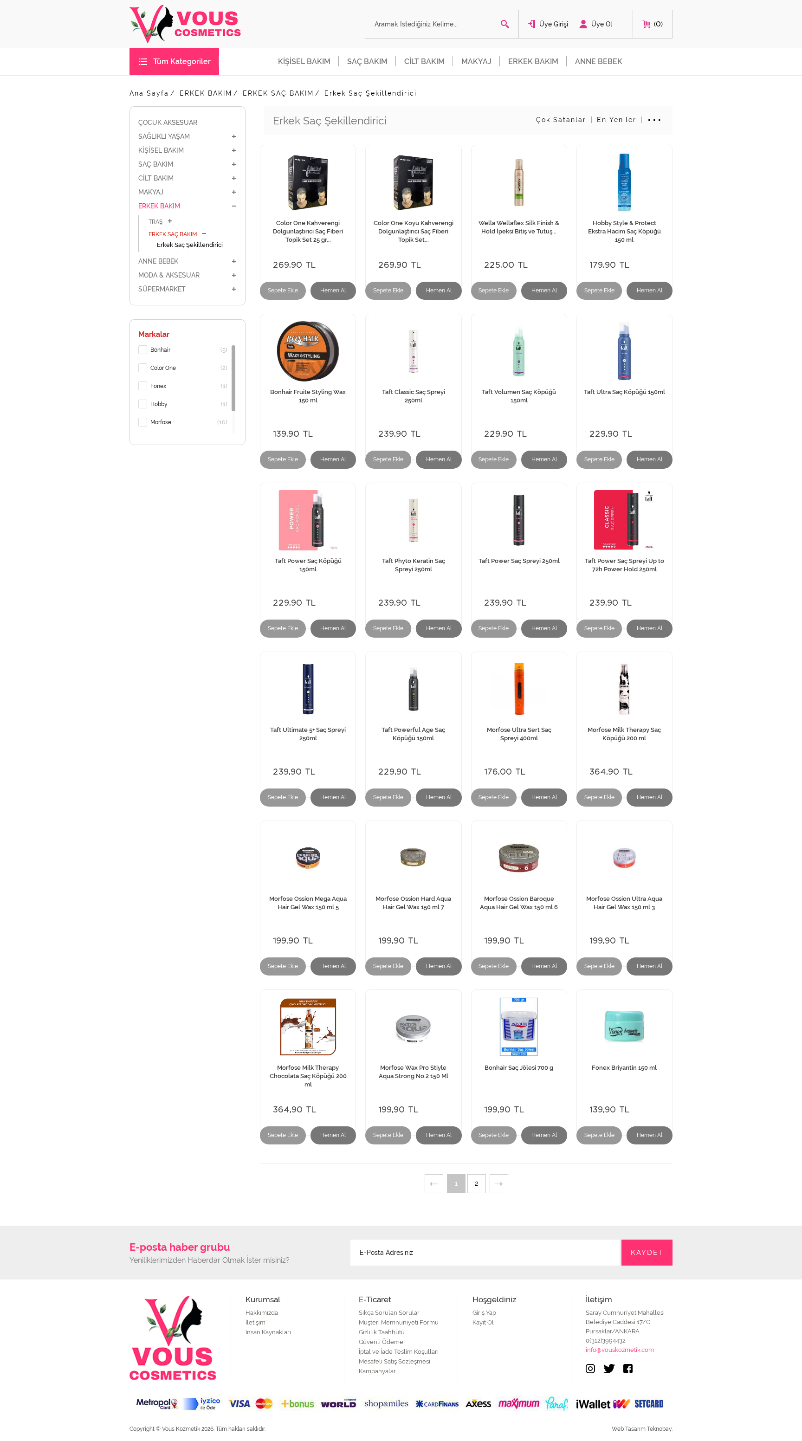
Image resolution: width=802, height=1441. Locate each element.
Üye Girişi (553, 24)
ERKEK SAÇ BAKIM (278, 93)
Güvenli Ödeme (381, 1341)
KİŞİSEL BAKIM (304, 61)
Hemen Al (333, 290)
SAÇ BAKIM (367, 61)
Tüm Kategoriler (182, 61)
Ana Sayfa (149, 93)
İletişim (255, 1322)
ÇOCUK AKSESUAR (167, 122)
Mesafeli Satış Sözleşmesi (394, 1361)
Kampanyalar (377, 1371)
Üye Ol (601, 24)
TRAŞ (155, 222)
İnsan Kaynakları (268, 1332)
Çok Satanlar (561, 119)
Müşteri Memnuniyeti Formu (399, 1322)
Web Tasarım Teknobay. (642, 1429)
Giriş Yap (484, 1312)
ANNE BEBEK (598, 61)
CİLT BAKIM (424, 61)
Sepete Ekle (283, 290)
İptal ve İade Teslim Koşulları (399, 1351)
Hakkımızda (262, 1312)
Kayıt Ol (483, 1322)
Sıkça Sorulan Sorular (389, 1312)
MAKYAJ (476, 61)
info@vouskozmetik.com (620, 1349)
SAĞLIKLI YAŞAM (164, 136)
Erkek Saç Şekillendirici (370, 93)
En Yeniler (616, 119)
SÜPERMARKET (162, 289)
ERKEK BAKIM (533, 61)
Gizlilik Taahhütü (382, 1332)
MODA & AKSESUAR (169, 275)
